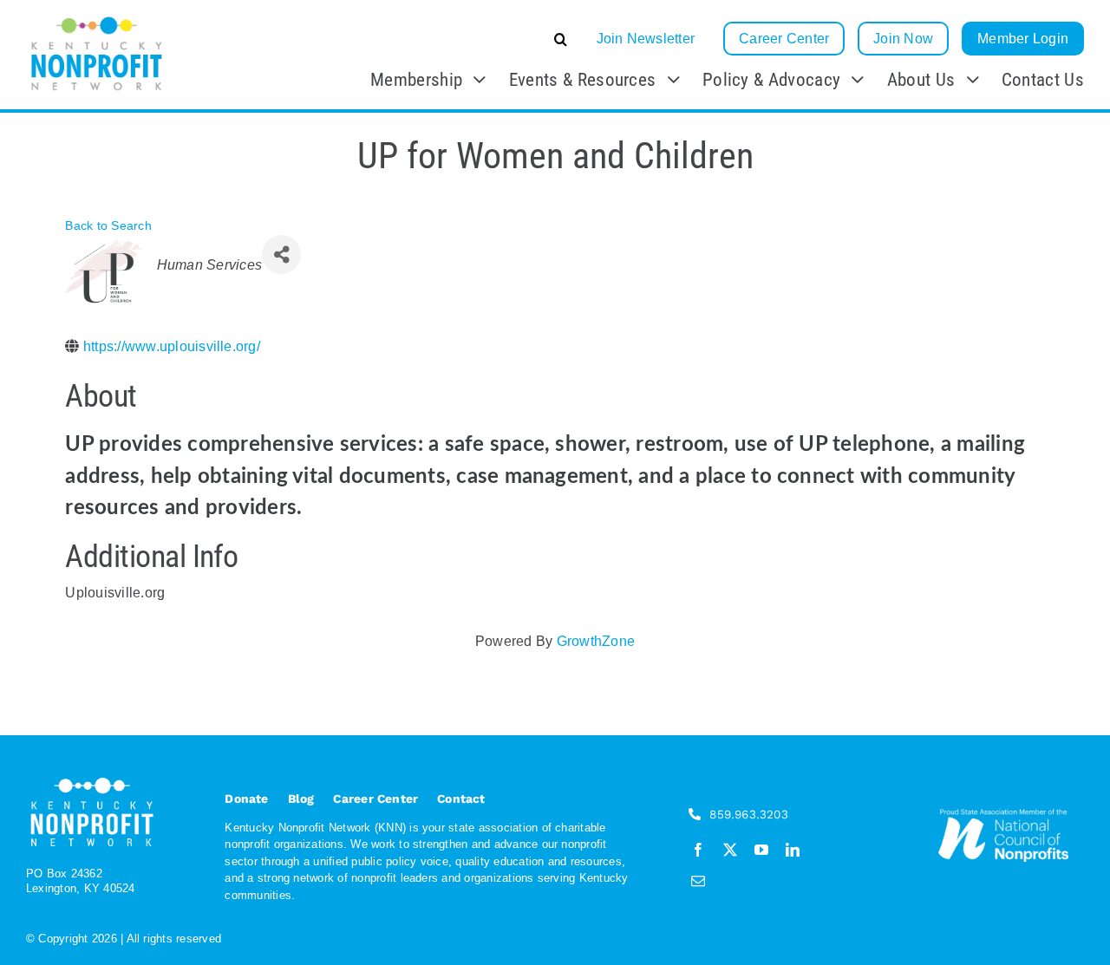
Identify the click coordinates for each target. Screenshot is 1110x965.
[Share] (281, 254)
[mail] (698, 881)
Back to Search (108, 225)
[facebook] (698, 850)
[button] (430, 39)
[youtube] (761, 850)
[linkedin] (793, 850)
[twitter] (730, 850)
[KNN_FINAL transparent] (96, 19)
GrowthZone (596, 641)
